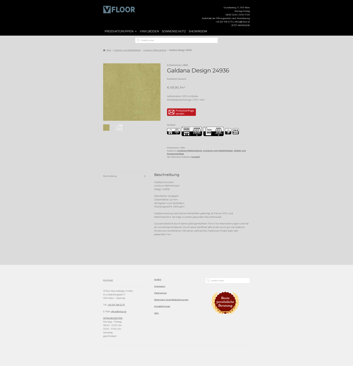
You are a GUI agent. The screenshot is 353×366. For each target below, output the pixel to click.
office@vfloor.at (242, 22)
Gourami (195, 157)
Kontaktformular (162, 306)
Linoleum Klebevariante (154, 50)
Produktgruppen (119, 31)
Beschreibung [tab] (110, 176)
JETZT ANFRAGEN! (240, 25)
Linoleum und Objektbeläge (127, 50)
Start (108, 50)
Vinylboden (149, 31)
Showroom (198, 31)
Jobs (156, 313)
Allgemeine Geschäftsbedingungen (171, 300)
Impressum (159, 286)
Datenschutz (160, 293)
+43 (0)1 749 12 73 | (225, 22)
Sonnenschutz (174, 31)
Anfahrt (157, 279)
